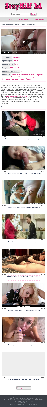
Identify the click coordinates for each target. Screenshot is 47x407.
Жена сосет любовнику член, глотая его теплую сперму (23, 310)
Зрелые (15, 75)
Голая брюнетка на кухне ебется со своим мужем (23, 242)
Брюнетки (38, 77)
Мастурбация (20, 79)
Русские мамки (24, 75)
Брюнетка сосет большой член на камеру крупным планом (23, 173)
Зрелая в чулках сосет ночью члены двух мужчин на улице (23, 139)
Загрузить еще (23, 388)
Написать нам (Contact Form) (19, 404)
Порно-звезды (39, 19)
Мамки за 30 (15, 77)
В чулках (39, 75)
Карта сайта (33, 404)
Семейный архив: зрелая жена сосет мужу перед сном (23, 276)
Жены (33, 75)
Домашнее (6, 77)
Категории (23, 19)
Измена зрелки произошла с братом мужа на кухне (23, 345)
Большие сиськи (8, 79)
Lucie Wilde (15, 68)
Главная (8, 19)
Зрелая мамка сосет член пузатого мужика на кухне (23, 207)
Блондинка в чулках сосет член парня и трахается (23, 379)
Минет (28, 79)
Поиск (33, 14)
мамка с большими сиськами (16, 96)
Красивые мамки (26, 77)
